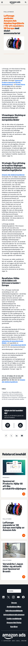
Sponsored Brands (14, 82)
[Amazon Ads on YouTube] (18, 597)
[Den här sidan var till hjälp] (20, 425)
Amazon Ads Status (14, 622)
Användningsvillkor (14, 607)
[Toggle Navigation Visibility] (2, 2)
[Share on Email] (22, 435)
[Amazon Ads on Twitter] (8, 597)
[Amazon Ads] (13, 2)
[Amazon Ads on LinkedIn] (3, 597)
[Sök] (25, 2)
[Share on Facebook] (6, 435)
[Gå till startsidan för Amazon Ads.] (14, 636)
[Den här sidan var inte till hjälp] (7, 425)
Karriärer (14, 626)
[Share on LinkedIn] (16, 435)
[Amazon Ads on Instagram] (13, 597)
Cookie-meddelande (14, 618)
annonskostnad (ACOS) (18, 345)
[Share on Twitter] (11, 435)
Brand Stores (20, 84)
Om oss (14, 603)
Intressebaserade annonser (14, 614)
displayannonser (7, 84)
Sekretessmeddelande (14, 610)
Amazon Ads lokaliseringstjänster (13, 175)
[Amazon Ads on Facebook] (23, 597)
